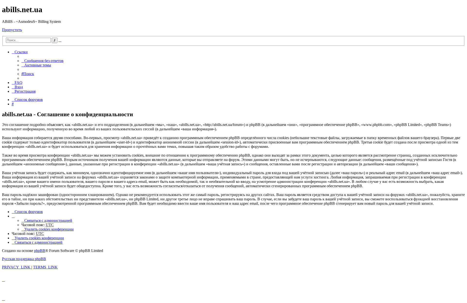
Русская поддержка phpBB (24, 259)
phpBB (39, 251)
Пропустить (12, 30)
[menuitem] (42, 61)
